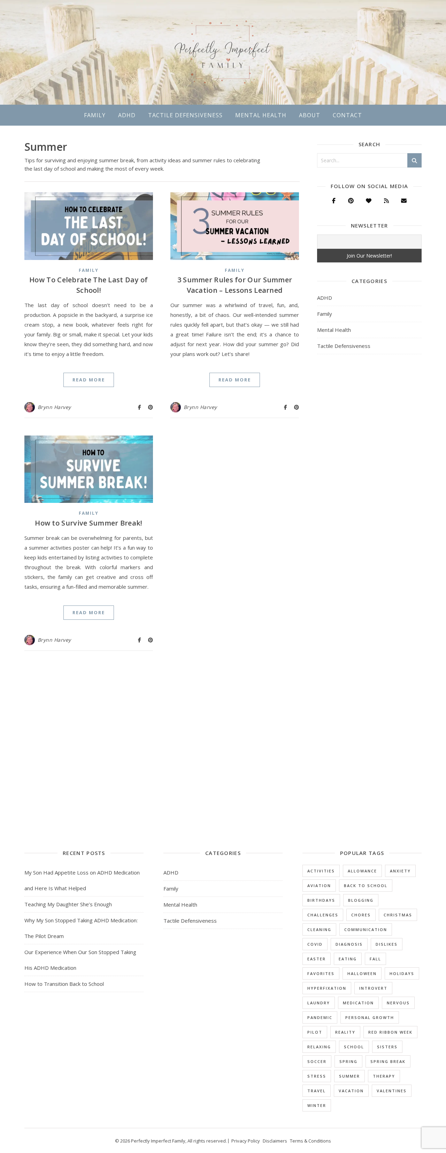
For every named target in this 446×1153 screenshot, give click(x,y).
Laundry (318, 1002)
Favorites (320, 973)
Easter (316, 958)
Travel (316, 1090)
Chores (361, 914)
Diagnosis (349, 944)
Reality (345, 1032)
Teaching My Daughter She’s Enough (68, 904)
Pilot (314, 1032)
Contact (347, 115)
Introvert (373, 988)
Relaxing (319, 1046)
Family (95, 115)
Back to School (365, 885)
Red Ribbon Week (390, 1032)
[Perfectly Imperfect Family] (223, 52)
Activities (321, 870)
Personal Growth (369, 1017)
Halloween (362, 973)
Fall (375, 958)
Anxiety (400, 870)
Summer (349, 1076)
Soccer (316, 1061)
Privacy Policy (245, 1141)
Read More (88, 380)
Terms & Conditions (310, 1141)
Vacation (351, 1090)
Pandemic (319, 1017)
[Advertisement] (369, 473)
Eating (348, 958)
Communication (365, 929)
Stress (316, 1076)
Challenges (322, 914)
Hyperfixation (326, 988)
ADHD (127, 115)
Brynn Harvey (54, 407)
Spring (348, 1061)
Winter (316, 1105)
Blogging (361, 900)
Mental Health (260, 115)
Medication (358, 1002)
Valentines (392, 1090)
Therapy (384, 1076)
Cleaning (319, 929)
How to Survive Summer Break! (88, 523)
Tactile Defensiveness (185, 115)
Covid (315, 944)
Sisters (387, 1046)
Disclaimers (275, 1141)
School (354, 1046)
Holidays (402, 973)
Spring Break (388, 1061)
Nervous (398, 1002)
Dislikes (387, 944)
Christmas (398, 914)
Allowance (362, 870)
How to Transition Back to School (64, 983)
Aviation (319, 885)
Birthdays (321, 900)
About (309, 115)
